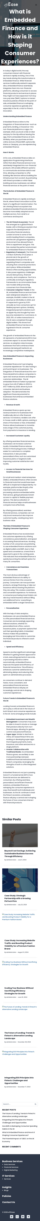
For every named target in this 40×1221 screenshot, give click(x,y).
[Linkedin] (11, 1216)
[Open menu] (36, 4)
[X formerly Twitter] (28, 1216)
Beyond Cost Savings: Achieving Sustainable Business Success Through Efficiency (19, 853)
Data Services (9, 1164)
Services (7, 1179)
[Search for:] (20, 1104)
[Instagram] (17, 1216)
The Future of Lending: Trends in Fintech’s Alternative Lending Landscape (19, 1036)
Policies (6, 1196)
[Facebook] (22, 1216)
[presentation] (20, 835)
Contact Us (8, 1202)
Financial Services (11, 1167)
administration (11, 860)
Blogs (6, 1190)
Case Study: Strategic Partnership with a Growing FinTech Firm (17, 898)
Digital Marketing (10, 1170)
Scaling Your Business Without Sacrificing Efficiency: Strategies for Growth (19, 991)
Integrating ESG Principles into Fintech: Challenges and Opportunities (19, 1080)
